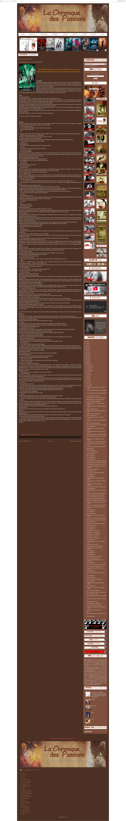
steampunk (96, 680)
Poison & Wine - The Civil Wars (93, 590)
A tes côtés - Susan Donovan (92, 451)
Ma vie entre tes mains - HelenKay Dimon (95, 546)
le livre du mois (97, 675)
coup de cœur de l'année (92, 674)
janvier (88, 385)
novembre (89, 367)
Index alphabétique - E (91, 575)
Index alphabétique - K (91, 539)
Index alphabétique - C (91, 581)
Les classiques (24, 784)
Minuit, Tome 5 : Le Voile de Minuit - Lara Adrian (96, 505)
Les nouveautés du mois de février (93, 396)
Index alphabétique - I (91, 552)
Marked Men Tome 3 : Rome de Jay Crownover (96, 397)
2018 (87, 356)
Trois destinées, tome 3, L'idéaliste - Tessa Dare (96, 464)
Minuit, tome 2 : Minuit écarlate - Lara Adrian (95, 498)
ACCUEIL (22, 34)
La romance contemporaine (27, 793)
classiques (90, 673)
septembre (89, 370)
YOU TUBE (93, 34)
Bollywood (95, 659)
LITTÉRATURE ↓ (44, 34)
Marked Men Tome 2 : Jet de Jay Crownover (95, 399)
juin (88, 376)
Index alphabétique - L (91, 528)
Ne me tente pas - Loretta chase (93, 469)
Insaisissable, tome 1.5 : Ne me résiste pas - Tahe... (96, 486)
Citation (102, 660)
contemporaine (103, 673)
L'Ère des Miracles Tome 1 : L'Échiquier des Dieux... (97, 434)
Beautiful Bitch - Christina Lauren (93, 530)
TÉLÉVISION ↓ (55, 34)
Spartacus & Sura (90, 448)
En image (92, 662)
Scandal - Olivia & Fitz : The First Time (94, 579)
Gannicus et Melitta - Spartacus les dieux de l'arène (96, 424)
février (88, 383)
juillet (88, 374)
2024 (87, 345)
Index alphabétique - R (91, 488)
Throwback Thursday (99, 671)
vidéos (104, 683)
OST (96, 670)
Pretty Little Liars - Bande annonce (93, 537)
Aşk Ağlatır (93, 699)
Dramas (23, 799)
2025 (87, 343)
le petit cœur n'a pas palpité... (97, 677)
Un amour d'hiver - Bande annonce (93, 413)
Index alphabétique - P (91, 511)
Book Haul (100, 659)
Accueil (50, 441)
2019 (87, 354)
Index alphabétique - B (91, 585)
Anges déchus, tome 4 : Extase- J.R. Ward (95, 566)
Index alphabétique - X (91, 453)
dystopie (90, 675)
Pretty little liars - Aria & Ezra (92, 536)
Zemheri (92, 712)
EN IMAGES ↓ (75, 34)
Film (88, 663)
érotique (95, 684)
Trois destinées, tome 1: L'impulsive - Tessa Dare (96, 460)
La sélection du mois (26, 779)
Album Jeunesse (87, 659)
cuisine (102, 674)
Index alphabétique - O (91, 513)
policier (96, 679)
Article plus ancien (75, 441)
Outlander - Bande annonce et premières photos (96, 493)
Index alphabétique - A (91, 616)
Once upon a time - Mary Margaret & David (95, 472)
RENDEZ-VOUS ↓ (32, 34)
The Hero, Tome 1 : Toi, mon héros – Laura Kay (96, 564)
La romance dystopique (26, 782)
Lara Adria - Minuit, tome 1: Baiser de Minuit (95, 495)
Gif (92, 663)
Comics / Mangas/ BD (26, 810)
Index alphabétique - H (91, 554)
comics (95, 673)
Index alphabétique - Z (91, 426)
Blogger (65, 817)
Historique (97, 663)
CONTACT (103, 34)
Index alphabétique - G (91, 562)
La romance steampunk (26, 785)
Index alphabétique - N (91, 521)
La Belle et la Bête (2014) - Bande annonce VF (96, 496)
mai (88, 378)
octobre (88, 369)
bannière (88, 611)
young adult (87, 684)
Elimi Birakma (94, 705)
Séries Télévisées (25, 801)
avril (88, 380)
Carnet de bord (94, 660)
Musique (23, 804)
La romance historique (26, 802)
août (88, 372)
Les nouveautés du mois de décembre (94, 605)
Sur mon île (102, 670)
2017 (87, 358)
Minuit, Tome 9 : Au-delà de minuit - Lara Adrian (96, 519)
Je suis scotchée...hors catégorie (98, 664)
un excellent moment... (93, 683)
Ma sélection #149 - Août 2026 (97, 692)
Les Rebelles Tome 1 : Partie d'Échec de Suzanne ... (96, 441)
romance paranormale (35, 434)
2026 (87, 341)
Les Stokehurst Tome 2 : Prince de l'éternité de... (96, 446)
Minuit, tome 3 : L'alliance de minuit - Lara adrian (96, 500)
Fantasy (105, 662)
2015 (87, 361)
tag (100, 680)
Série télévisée (87, 671)
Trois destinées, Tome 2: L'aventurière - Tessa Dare (97, 462)
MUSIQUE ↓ (65, 34)
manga (85, 679)
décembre (89, 365)
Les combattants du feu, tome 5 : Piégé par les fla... (96, 592)
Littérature (27, 434)
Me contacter (24, 774)
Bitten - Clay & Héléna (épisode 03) (94, 423)
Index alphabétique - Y (91, 450)
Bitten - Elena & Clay (91, 455)
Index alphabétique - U (91, 470)
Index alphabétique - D (91, 577)
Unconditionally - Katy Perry (92, 601)
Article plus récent (24, 441)
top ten (104, 680)
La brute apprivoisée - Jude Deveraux (94, 603)
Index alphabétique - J (91, 550)
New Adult (89, 670)
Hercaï (92, 719)
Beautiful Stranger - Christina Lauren (94, 609)
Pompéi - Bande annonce (92, 525)
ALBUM (23, 813)
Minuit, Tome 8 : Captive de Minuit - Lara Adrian (96, 518)
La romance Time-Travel (26, 781)
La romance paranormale (27, 790)
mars (88, 382)
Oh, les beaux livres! (25, 809)
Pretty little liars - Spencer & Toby (93, 534)
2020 (87, 352)
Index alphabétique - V (91, 459)
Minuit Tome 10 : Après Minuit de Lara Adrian (96, 523)
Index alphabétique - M (91, 527)
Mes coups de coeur (25, 795)
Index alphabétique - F (91, 570)
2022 (87, 348)
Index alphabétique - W (91, 457)
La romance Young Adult (26, 796)
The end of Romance (26, 807)
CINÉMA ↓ (84, 34)
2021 (87, 350)
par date (95, 65)
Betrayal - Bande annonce (92, 415)
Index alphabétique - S (91, 476)
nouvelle (90, 679)
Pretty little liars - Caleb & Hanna (93, 532)
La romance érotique (26, 812)
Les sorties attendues (102, 667)
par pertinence (89, 65)
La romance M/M (25, 806)
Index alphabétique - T (91, 474)
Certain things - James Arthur (92, 544)
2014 (87, 363)
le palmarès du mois (93, 676)
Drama (86, 662)
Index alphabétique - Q (91, 509)
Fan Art (98, 662)
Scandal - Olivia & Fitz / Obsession (93, 401)
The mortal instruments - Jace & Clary (94, 556)
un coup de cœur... (102, 681)
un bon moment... (88, 681)
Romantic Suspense (25, 798)
